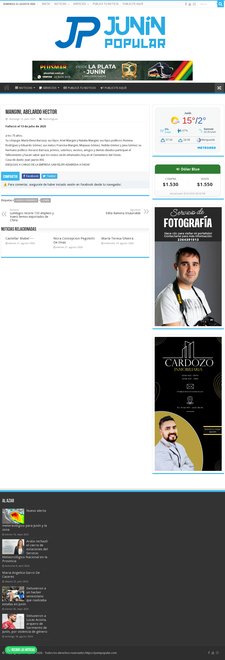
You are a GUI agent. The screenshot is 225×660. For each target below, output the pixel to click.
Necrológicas (50, 119)
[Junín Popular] (112, 32)
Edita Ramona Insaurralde (123, 211)
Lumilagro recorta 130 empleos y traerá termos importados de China (32, 215)
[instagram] (194, 4)
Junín (46, 200)
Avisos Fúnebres (26, 200)
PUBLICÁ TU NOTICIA (105, 3)
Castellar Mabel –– (19, 238)
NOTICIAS (60, 3)
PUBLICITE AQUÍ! (133, 3)
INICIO (46, 3)
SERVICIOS (79, 3)
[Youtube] (190, 4)
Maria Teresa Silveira (117, 238)
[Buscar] (220, 4)
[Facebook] (186, 4)
